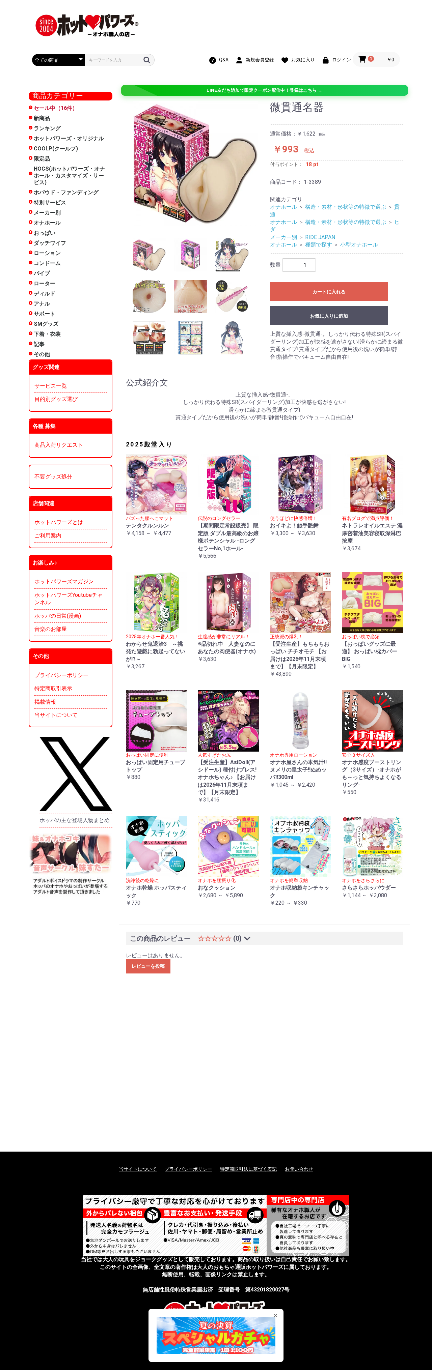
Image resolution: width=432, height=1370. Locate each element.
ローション (47, 253)
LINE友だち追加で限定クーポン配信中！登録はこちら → (264, 90)
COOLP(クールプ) (56, 148)
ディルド (44, 293)
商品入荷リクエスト (58, 445)
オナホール (47, 223)
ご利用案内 (47, 535)
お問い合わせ (299, 1169)
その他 (42, 354)
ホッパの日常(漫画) (57, 616)
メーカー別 (47, 212)
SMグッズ (46, 324)
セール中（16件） (56, 108)
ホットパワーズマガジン (64, 581)
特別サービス (50, 202)
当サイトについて (56, 715)
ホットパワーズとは (58, 522)
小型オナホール (359, 244)
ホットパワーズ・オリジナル (69, 138)
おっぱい (44, 233)
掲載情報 (45, 702)
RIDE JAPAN (320, 237)
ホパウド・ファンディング (66, 192)
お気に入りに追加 (329, 316)
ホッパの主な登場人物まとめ (74, 820)
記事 (39, 344)
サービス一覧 (50, 386)
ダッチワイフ (50, 243)
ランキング (47, 128)
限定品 (42, 158)
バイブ (42, 273)
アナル (42, 303)
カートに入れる (329, 291)
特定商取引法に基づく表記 (248, 1169)
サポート (44, 314)
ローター (44, 283)
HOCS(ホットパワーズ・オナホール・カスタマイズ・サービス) (69, 175)
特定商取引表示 (53, 688)
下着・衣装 (47, 334)
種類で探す (318, 244)
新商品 (42, 118)
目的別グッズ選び (56, 399)
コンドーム (47, 263)
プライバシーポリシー (61, 675)
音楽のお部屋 (50, 629)
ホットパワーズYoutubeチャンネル (68, 599)
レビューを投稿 (148, 966)
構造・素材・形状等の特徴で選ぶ (345, 207)
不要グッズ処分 (53, 476)
